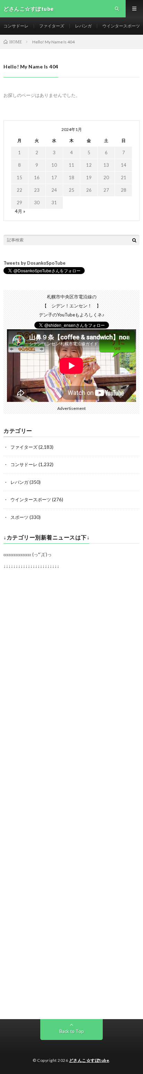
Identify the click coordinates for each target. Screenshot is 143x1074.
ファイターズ (51, 25)
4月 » (20, 211)
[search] (134, 240)
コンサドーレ (15, 25)
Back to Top (71, 1031)
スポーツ (19, 517)
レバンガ (83, 25)
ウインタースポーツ (121, 25)
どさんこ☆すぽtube (89, 1060)
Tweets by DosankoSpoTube (34, 263)
